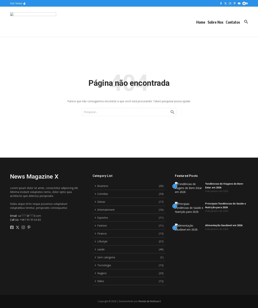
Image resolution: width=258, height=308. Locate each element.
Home (200, 22)
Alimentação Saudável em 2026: (224, 225)
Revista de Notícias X (150, 301)
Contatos (233, 22)
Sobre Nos (215, 22)
